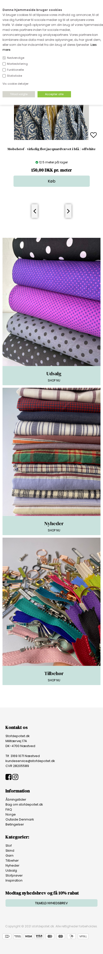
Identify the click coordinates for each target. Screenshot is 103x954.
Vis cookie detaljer (15, 84)
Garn (10, 855)
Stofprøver (14, 875)
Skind (10, 850)
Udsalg (11, 870)
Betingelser (15, 824)
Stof (9, 845)
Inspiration (14, 880)
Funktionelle (15, 70)
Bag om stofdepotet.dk (24, 804)
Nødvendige (15, 58)
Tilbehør (12, 860)
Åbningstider (16, 799)
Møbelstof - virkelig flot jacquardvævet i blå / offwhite (52, 148)
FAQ (9, 809)
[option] (51, 135)
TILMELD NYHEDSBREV (51, 903)
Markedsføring (17, 64)
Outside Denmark (20, 819)
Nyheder (13, 865)
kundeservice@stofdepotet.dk (30, 761)
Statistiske (14, 76)
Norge (11, 814)
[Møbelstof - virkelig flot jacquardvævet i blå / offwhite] (51, 138)
